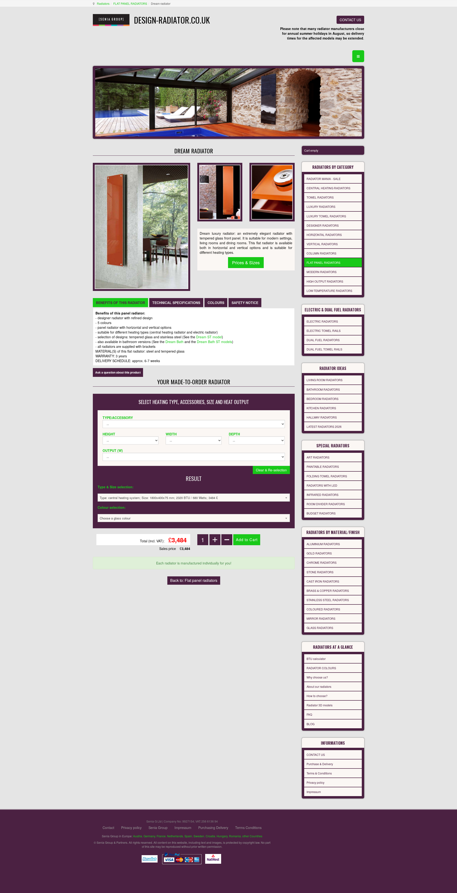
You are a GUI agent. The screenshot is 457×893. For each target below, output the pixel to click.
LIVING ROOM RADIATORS (325, 380)
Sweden (199, 836)
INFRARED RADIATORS (322, 495)
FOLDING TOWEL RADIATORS (327, 476)
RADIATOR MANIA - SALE (324, 179)
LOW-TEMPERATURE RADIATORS (329, 291)
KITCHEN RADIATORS (321, 408)
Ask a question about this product (118, 372)
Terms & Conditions (319, 773)
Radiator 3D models (320, 705)
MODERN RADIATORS (322, 272)
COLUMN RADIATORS (321, 253)
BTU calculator (316, 659)
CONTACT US (350, 19)
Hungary (222, 836)
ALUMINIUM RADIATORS (323, 544)
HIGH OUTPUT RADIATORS (325, 281)
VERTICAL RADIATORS (322, 244)
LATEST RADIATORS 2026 (324, 426)
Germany (149, 836)
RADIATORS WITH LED (322, 485)
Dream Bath (174, 341)
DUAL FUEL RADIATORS (323, 340)
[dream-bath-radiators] (272, 191)
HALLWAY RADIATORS (322, 417)
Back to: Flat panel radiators (193, 580)
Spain (188, 836)
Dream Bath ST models (214, 341)
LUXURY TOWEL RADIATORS (326, 216)
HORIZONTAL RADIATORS (324, 235)
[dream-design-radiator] (220, 191)
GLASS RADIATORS (320, 628)
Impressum (314, 792)
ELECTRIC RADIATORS (322, 321)
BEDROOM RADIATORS (322, 399)
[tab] (120, 302)
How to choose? (317, 696)
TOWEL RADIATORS (320, 197)
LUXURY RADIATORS (321, 207)
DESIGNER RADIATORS (323, 225)
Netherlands (175, 836)
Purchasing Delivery (213, 827)
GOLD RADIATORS (319, 553)
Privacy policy (315, 782)
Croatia (210, 836)
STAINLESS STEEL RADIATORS (328, 600)
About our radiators (319, 686)
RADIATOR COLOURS (321, 668)
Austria (137, 836)
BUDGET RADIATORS (321, 513)
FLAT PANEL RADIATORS (130, 3)
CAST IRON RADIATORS (323, 581)
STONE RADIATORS (320, 572)
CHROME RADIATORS (322, 562)
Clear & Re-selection (271, 470)
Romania (235, 836)
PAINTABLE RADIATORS (323, 466)
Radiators (103, 3)
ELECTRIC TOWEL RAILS (324, 331)
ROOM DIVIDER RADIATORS (326, 504)
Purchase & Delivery (320, 764)
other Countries (252, 836)
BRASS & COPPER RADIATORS (328, 591)
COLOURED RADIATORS (323, 609)
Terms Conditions (248, 827)
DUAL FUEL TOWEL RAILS (324, 349)
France (161, 836)
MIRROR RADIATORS (321, 618)
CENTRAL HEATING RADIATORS (328, 188)
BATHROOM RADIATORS (323, 389)
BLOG (310, 724)
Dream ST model (209, 336)
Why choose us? (317, 677)
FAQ (309, 714)
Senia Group (158, 827)
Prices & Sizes (246, 262)
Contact (108, 827)
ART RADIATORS (318, 457)
